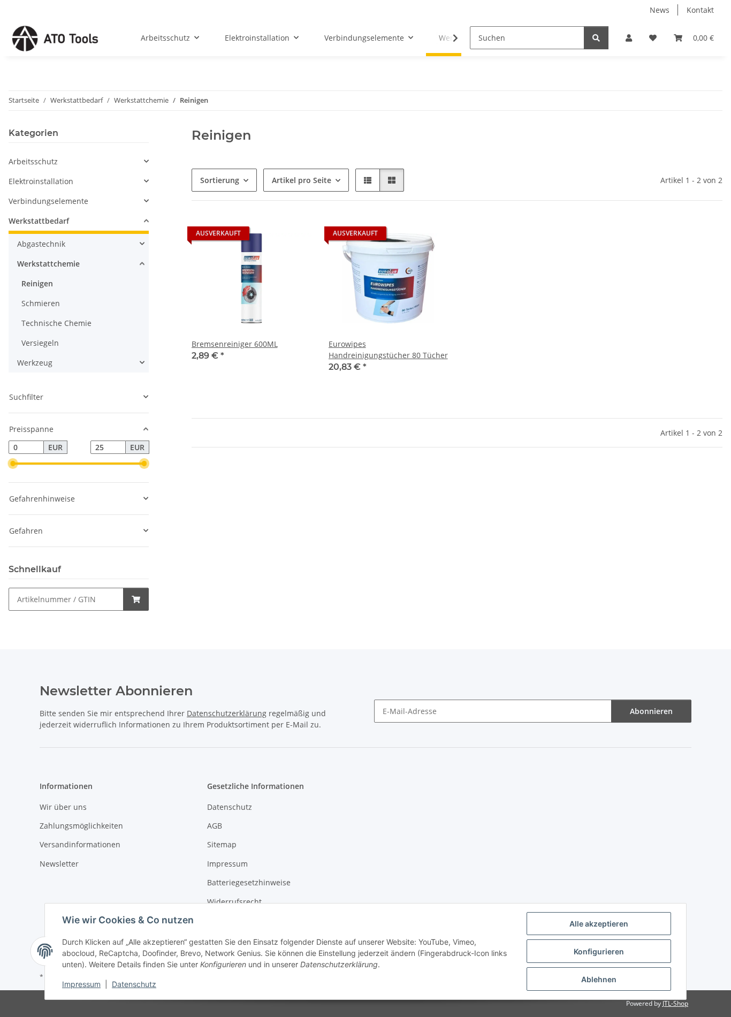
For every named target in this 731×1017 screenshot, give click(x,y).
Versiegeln (40, 343)
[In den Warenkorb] (136, 599)
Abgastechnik (41, 244)
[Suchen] (596, 37)
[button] (629, 37)
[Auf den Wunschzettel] (293, 236)
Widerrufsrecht (234, 902)
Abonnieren (651, 711)
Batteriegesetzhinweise (249, 882)
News (659, 10)
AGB (214, 826)
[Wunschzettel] (653, 37)
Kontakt (700, 10)
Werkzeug (34, 363)
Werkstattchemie (48, 264)
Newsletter (59, 864)
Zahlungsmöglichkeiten (81, 826)
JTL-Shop (675, 1003)
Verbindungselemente (48, 201)
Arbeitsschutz (33, 161)
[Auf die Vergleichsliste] (265, 236)
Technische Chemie (56, 323)
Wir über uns (63, 807)
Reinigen (37, 283)
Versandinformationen (80, 844)
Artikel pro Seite (301, 180)
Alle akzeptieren (598, 923)
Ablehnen (598, 979)
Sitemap (222, 844)
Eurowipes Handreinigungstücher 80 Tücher (388, 349)
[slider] (13, 464)
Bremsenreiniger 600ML (235, 344)
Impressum (81, 984)
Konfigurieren (599, 951)
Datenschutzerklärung (226, 713)
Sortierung (219, 180)
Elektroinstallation (41, 181)
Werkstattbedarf (39, 221)
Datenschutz (134, 984)
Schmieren (40, 303)
